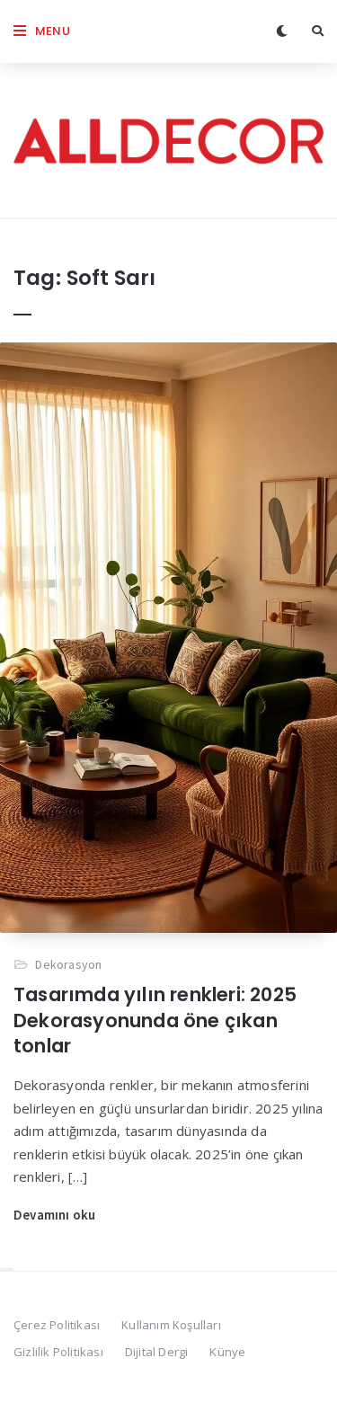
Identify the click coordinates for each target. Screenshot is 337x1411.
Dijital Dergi (157, 1352)
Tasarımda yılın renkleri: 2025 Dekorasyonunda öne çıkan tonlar (155, 1020)
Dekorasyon (68, 964)
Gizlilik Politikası (58, 1352)
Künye (227, 1352)
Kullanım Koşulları (171, 1325)
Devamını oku (54, 1214)
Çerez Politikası (56, 1325)
